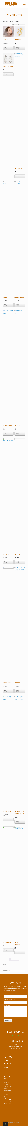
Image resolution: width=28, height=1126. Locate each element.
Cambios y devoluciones (15, 1046)
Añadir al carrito (6, 48)
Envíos (15, 1044)
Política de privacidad (15, 1048)
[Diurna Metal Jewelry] (11, 4)
